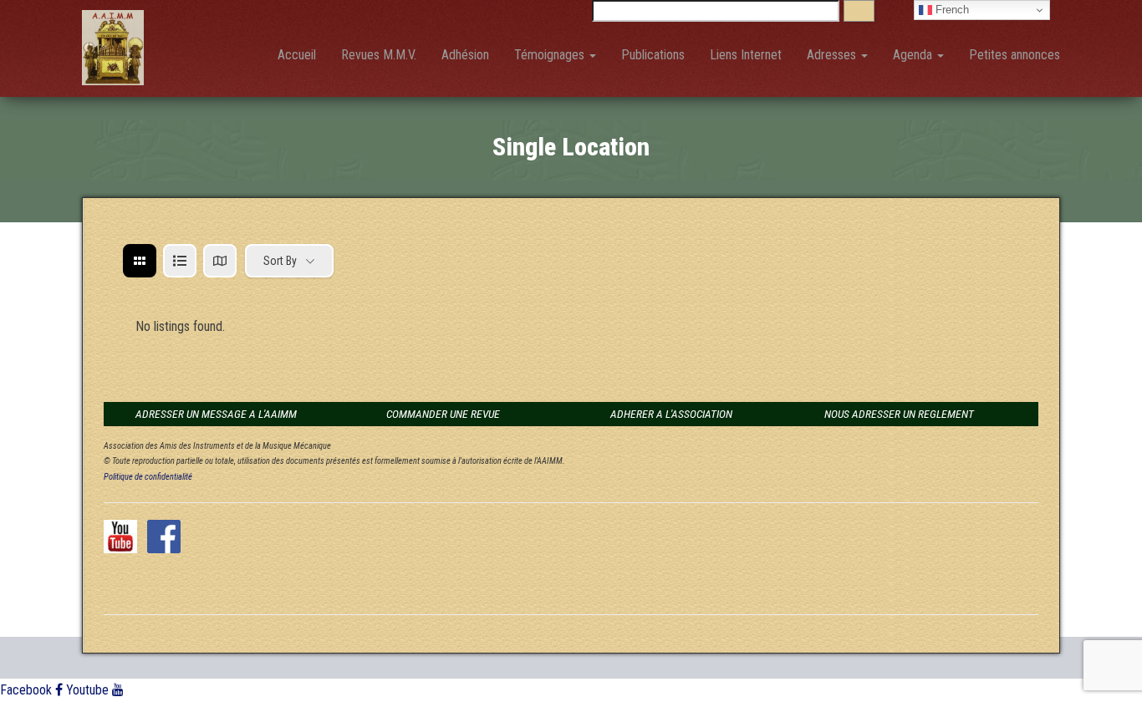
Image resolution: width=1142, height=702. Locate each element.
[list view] (179, 260)
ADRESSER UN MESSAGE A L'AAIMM (216, 413)
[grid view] (139, 260)
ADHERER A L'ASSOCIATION (671, 413)
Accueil (297, 55)
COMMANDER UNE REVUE (443, 413)
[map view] (220, 260)
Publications (653, 55)
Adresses (833, 55)
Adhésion (465, 55)
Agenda (914, 55)
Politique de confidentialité (148, 476)
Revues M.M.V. (378, 55)
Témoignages (551, 55)
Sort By (280, 260)
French (950, 9)
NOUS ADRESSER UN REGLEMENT (899, 413)
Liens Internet (746, 55)
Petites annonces (1014, 55)
